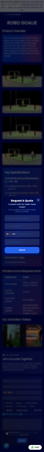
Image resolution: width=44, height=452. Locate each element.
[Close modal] (38, 200)
